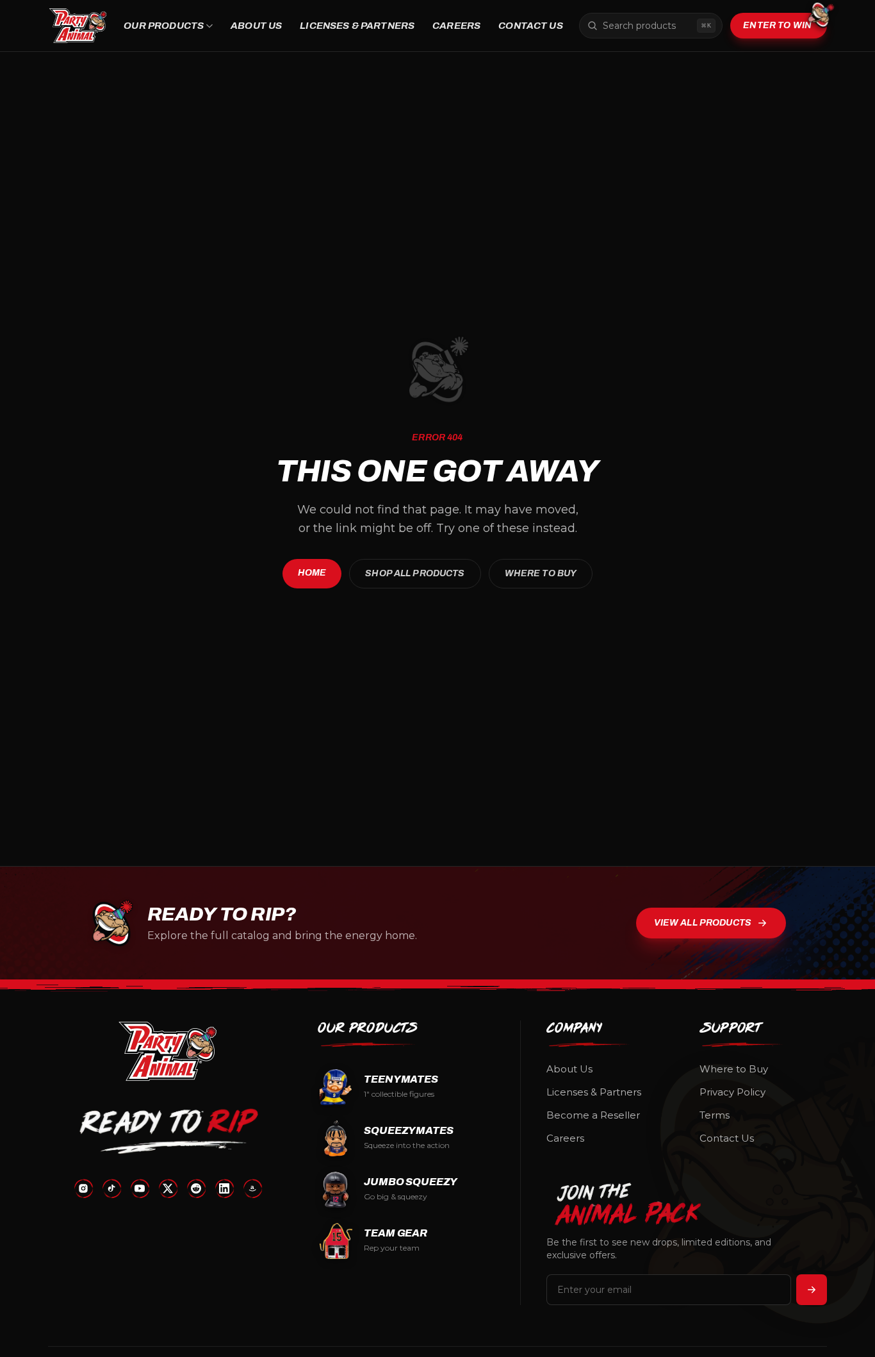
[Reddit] (196, 1188)
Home (312, 573)
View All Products (702, 923)
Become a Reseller (593, 1115)
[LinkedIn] (224, 1188)
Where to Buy (541, 573)
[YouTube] (139, 1188)
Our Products (164, 26)
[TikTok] (111, 1188)
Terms (714, 1115)
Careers (456, 26)
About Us (256, 26)
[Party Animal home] (78, 26)
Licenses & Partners (357, 26)
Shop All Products (414, 573)
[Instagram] (83, 1188)
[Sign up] (811, 1289)
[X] (167, 1188)
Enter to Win (777, 25)
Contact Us (530, 26)
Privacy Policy (732, 1092)
